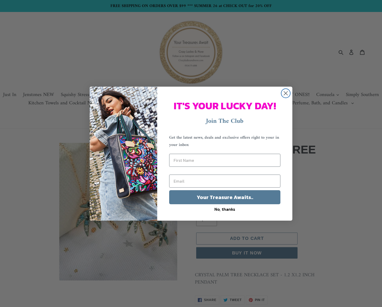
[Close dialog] (285, 93)
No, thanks (224, 209)
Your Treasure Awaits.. (225, 197)
